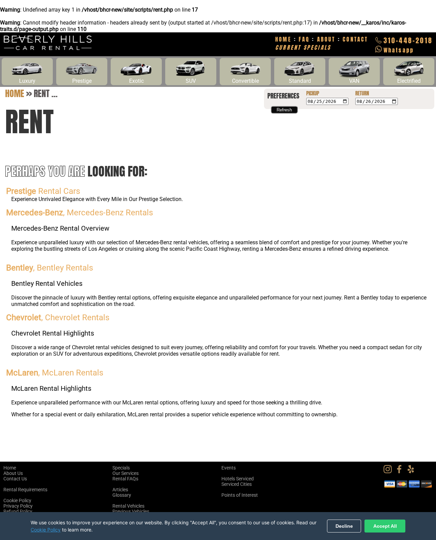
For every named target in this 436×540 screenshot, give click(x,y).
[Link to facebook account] (401, 471)
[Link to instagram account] (389, 471)
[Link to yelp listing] (412, 471)
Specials (121, 467)
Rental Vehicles (128, 506)
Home (14, 93)
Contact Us (15, 478)
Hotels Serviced (237, 478)
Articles (120, 489)
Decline (344, 526)
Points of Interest (239, 495)
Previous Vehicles (130, 511)
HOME (283, 39)
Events (228, 467)
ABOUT (326, 39)
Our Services (125, 473)
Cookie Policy (17, 500)
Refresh (284, 109)
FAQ (304, 39)
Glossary (121, 495)
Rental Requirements (25, 489)
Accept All (385, 526)
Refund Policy (17, 511)
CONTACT (355, 39)
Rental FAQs (125, 478)
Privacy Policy (18, 506)
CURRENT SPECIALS (303, 47)
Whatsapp (399, 50)
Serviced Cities (236, 484)
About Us (13, 473)
